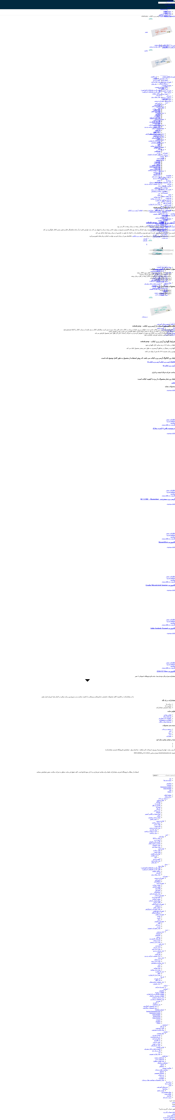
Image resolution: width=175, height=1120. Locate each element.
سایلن (158, 816)
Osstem (169, 7)
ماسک (162, 1064)
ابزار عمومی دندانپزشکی (156, 212)
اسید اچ (158, 807)
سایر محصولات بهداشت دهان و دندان (153, 1080)
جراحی (166, 985)
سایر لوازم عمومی (154, 289)
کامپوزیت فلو (156, 805)
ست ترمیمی (156, 940)
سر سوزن (165, 238)
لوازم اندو (161, 848)
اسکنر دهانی (156, 907)
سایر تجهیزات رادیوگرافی (152, 909)
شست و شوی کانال (154, 843)
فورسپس (157, 954)
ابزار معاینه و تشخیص (157, 963)
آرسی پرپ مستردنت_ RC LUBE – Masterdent (158, 499)
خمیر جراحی (156, 1042)
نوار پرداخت (153, 833)
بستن (173, 1102)
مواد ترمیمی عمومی (154, 817)
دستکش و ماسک (163, 1063)
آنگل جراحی (156, 902)
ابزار (166, 930)
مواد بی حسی (156, 1044)
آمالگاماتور (157, 881)
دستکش (161, 1066)
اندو (163, 210)
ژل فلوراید (157, 1040)
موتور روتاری (156, 885)
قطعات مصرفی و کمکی (156, 996)
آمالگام (165, 284)
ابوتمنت (158, 1019)
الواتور (158, 952)
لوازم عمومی (160, 281)
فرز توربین (157, 978)
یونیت (158, 916)
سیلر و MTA (156, 838)
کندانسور (157, 935)
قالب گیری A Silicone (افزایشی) (150, 867)
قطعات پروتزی (159, 992)
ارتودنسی (165, 1024)
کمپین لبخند (160, 328)
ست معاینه (157, 968)
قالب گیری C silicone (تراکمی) (151, 869)
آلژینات (158, 873)
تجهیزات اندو (160, 883)
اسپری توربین (156, 1035)
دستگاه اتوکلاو (156, 912)
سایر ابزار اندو (156, 949)
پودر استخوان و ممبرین (157, 999)
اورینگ (162, 1026)
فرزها (162, 206)
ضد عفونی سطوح (158, 1061)
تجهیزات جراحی (159, 895)
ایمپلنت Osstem (159, 1009)
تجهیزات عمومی (159, 921)
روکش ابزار (164, 234)
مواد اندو (169, 16)
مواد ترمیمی (167, 283)
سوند (158, 966)
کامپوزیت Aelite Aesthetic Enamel (162, 628)
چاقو (159, 973)
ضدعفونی (165, 1056)
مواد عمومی (160, 267)
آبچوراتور (157, 890)
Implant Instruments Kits (153, 1011)
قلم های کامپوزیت (154, 938)
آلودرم (155, 235)
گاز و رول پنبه (156, 1050)
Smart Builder (156, 1014)
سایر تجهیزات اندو (155, 893)
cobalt (140, 210)
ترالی (158, 919)
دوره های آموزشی (162, 324)
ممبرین (158, 1001)
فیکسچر (161, 990)
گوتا (155, 857)
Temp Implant (156, 1018)
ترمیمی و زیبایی (163, 798)
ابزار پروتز (161, 958)
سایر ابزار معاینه (155, 970)
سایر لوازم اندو (163, 213)
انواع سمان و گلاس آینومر (152, 814)
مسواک (162, 1071)
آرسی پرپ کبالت (133, 210)
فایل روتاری (164, 217)
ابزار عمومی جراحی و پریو (152, 956)
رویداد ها (165, 1089)
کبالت (164, 229)
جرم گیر (157, 925)
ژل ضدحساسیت (155, 271)
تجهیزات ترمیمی (159, 878)
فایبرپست (157, 45)
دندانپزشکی (157, 210)
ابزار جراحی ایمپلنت (165, 14)
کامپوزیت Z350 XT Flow (166, 671)
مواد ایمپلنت (167, 267)
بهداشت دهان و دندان (161, 1070)
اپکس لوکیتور (156, 887)
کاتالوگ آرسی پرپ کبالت (167, 362)
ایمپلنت (165, 219)
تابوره (158, 918)
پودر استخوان (156, 1004)
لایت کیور (157, 880)
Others (158, 1023)
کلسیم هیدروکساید (154, 842)
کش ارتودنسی (159, 1028)
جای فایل (154, 862)
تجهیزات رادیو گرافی (158, 904)
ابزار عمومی (156, 214)
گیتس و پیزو (164, 224)
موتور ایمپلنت (156, 899)
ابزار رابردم (157, 947)
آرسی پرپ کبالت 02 (153, 362)
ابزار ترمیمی (160, 932)
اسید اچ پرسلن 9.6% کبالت (167, 45)
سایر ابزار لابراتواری (154, 975)
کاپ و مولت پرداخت (150, 831)
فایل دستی (157, 852)
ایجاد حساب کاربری (169, 1112)
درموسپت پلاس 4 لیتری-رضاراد (164, 428)
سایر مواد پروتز (155, 874)
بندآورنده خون (156, 1038)
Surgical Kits (164, 9)
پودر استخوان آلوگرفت (150, 1006)
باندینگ (158, 809)
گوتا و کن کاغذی (163, 220)
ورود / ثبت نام (167, 1097)
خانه (173, 16)
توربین (158, 926)
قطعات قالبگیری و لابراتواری (155, 225)
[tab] (85, 218)
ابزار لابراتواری (159, 971)
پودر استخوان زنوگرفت (150, 1008)
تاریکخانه (165, 77)
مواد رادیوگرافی (155, 1045)
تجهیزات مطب (159, 914)
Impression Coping (154, 1013)
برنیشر (158, 937)
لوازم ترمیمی (160, 821)
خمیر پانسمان (156, 845)
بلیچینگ (158, 812)
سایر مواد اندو (156, 847)
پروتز (166, 864)
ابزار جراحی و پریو (158, 951)
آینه (167, 227)
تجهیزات (165, 876)
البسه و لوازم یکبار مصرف (152, 284)
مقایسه (169, 1095)
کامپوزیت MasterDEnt (167, 542)
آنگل (159, 923)
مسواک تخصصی (159, 1073)
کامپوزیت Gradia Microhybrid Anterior (160, 585)
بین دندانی (161, 1075)
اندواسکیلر (157, 892)
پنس (159, 964)
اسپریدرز (157, 945)
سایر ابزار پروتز (155, 961)
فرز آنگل (157, 980)
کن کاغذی (154, 76)
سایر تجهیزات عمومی (153, 928)
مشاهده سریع (171, 421)
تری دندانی (157, 959)
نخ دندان (161, 1076)
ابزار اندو (161, 944)
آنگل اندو (157, 888)
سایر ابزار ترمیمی (155, 942)
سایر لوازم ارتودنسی (158, 1030)
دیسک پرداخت (156, 822)
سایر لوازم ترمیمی (154, 46)
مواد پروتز (161, 866)
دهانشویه (161, 1078)
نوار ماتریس (153, 829)
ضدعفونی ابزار (159, 294)
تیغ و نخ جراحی (159, 218)
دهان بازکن (157, 824)
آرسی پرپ (163, 16)
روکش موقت (156, 871)
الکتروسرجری (156, 897)
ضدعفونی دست (159, 1057)
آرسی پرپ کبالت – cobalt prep (160, 222)
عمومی (165, 1031)
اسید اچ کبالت (171, 77)
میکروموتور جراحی (154, 900)
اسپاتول (158, 933)
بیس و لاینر (157, 810)
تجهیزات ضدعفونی (158, 911)
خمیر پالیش (164, 295)
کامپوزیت (157, 803)
